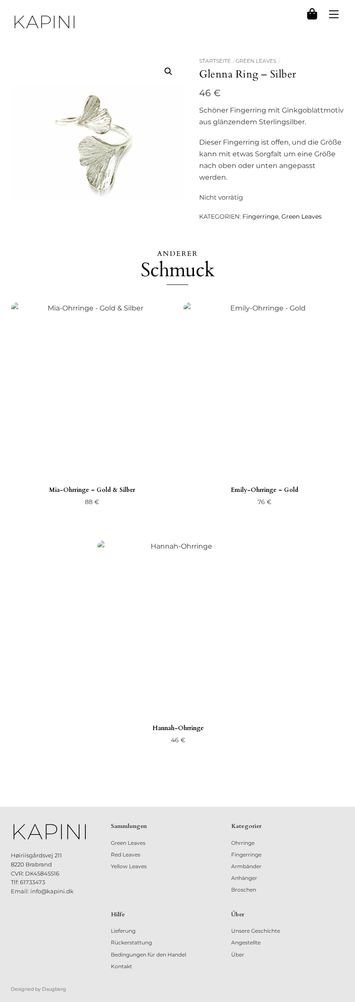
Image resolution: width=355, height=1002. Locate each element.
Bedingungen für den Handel (148, 954)
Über (237, 954)
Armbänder (246, 866)
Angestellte (246, 942)
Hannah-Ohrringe (178, 728)
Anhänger (244, 878)
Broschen (243, 889)
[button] (168, 71)
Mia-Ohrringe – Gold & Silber (92, 490)
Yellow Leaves (129, 866)
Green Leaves (256, 61)
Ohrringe (243, 843)
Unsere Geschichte (255, 931)
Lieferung (123, 931)
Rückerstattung (131, 942)
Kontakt (121, 966)
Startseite (215, 61)
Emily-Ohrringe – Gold (264, 490)
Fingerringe (260, 216)
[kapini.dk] (44, 22)
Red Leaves (125, 854)
